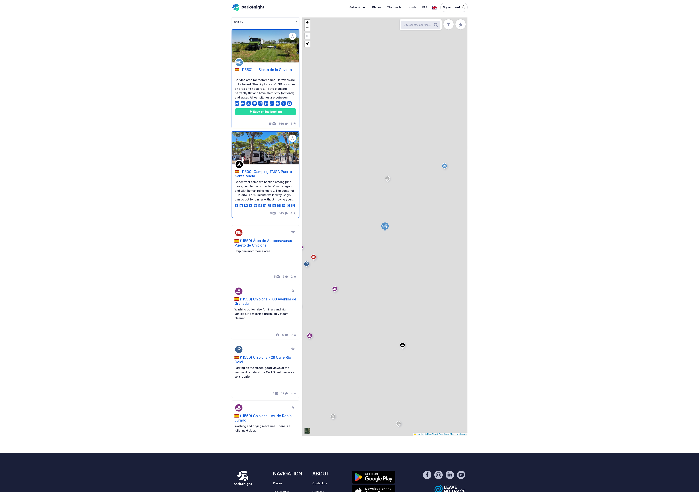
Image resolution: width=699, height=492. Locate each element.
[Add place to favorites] (292, 36)
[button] (307, 264)
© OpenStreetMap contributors (452, 434)
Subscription (358, 7)
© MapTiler (430, 434)
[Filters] (448, 24)
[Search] (435, 24)
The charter (395, 7)
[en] (434, 7)
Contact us (319, 483)
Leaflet (419, 434)
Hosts (412, 7)
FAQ (424, 7)
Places (376, 7)
